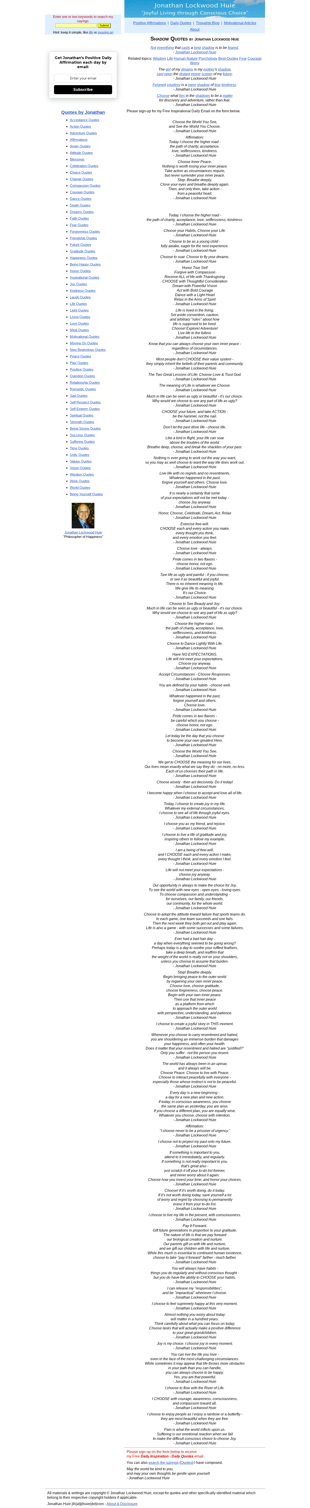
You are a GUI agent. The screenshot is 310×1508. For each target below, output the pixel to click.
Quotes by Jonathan (83, 112)
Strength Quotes (82, 422)
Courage (255, 58)
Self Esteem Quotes (85, 409)
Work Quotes (80, 481)
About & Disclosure (122, 1504)
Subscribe (83, 89)
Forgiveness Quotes (85, 231)
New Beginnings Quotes (88, 350)
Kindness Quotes (83, 290)
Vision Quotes (80, 468)
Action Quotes (80, 126)
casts (186, 48)
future (227, 74)
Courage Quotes (82, 192)
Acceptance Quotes (84, 120)
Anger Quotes (80, 146)
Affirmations (79, 139)
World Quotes (80, 487)
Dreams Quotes (82, 212)
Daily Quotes (180, 23)
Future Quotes (80, 245)
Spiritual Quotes (81, 415)
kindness (228, 85)
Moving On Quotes (84, 343)
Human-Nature (186, 58)
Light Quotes (79, 310)
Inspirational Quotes (84, 277)
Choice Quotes (81, 172)
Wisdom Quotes (82, 474)
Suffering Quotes (82, 442)
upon (168, 74)
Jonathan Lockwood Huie (195, 52)
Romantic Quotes (83, 389)
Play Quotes (79, 363)
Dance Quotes (80, 199)
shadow (208, 48)
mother (208, 69)
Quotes (186, 1463)
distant (184, 74)
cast (160, 74)
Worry (194, 63)
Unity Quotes (79, 455)
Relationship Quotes (85, 382)
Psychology (208, 58)
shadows (202, 96)
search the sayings (163, 1463)
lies (182, 96)
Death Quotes (80, 205)
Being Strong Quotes (85, 428)
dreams (187, 69)
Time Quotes (79, 448)
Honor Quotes (80, 271)
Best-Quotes (228, 58)
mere (192, 85)
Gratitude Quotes (82, 251)
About (194, 29)
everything (165, 48)
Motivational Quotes (84, 336)
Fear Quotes (79, 225)
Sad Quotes (79, 396)
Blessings (77, 159)
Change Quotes (81, 179)
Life (170, 58)
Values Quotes (81, 461)
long (197, 48)
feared (233, 48)
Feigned (159, 85)
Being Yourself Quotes (86, 494)
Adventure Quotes (83, 133)
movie (196, 74)
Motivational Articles (240, 23)
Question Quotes (82, 376)
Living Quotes (80, 317)
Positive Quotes (81, 369)
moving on (105, 32)
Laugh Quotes (80, 297)
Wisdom (159, 58)
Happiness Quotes (84, 258)
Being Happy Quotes (85, 264)
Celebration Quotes (84, 166)
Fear (243, 58)
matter (228, 96)
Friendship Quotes (83, 238)
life (91, 32)
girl (168, 69)
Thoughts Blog (207, 23)
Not (153, 48)
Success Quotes (82, 435)
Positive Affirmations (149, 23)
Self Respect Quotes (85, 402)
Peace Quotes (80, 356)
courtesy (173, 85)
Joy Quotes (78, 284)
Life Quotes (78, 304)
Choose (163, 96)
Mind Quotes (79, 330)
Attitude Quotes (81, 153)
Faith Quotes (79, 218)
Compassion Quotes (85, 185)
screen (207, 74)
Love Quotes (79, 323)
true (217, 85)
